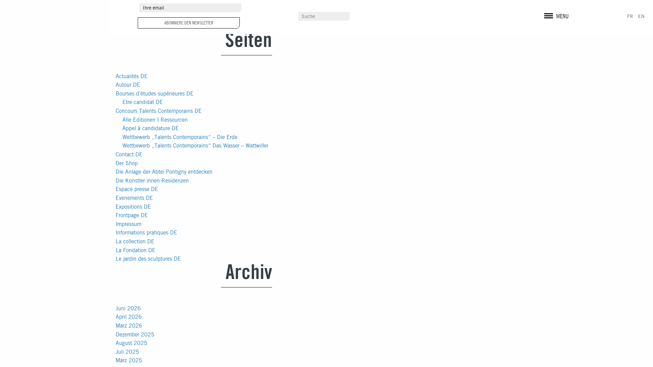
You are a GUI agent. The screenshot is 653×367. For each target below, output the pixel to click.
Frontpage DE (132, 215)
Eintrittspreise (495, 116)
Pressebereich (422, 8)
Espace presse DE (137, 189)
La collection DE (135, 241)
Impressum (128, 224)
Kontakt (289, 16)
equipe (486, 139)
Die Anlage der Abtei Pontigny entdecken (164, 172)
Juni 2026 (128, 308)
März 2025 (129, 360)
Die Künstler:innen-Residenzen (152, 180)
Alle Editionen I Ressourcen (155, 120)
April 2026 (129, 317)
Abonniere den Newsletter (188, 22)
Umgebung (292, 8)
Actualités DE (132, 76)
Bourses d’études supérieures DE (155, 93)
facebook (553, 8)
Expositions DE (133, 207)
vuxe (612, 20)
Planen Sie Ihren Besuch (505, 128)
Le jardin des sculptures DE (148, 259)
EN (641, 16)
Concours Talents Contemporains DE (159, 111)
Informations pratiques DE (146, 232)
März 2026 (129, 325)
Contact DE (129, 154)
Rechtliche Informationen (560, 20)
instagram (541, 8)
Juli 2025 (127, 352)
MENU (562, 16)
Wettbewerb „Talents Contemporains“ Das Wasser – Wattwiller (195, 145)
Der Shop (127, 163)
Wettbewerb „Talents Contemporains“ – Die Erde (179, 137)
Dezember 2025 (135, 334)
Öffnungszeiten (496, 104)
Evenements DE (134, 198)
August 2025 (131, 343)
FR (630, 16)
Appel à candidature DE (150, 128)
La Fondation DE (135, 250)
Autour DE (128, 85)
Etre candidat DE (142, 102)
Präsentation (493, 91)
